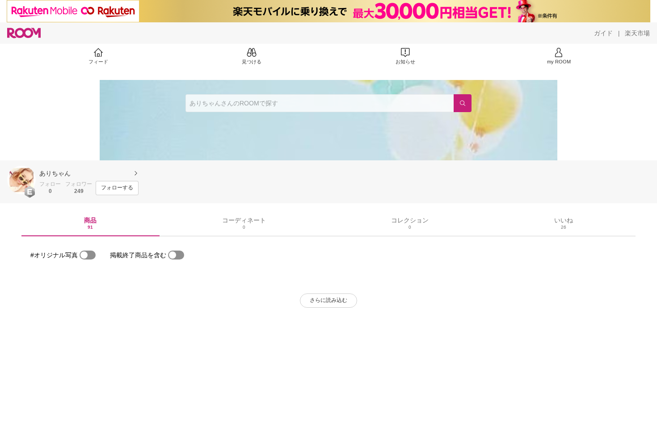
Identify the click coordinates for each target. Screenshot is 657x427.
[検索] (463, 103)
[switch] (88, 255)
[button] (21, 180)
